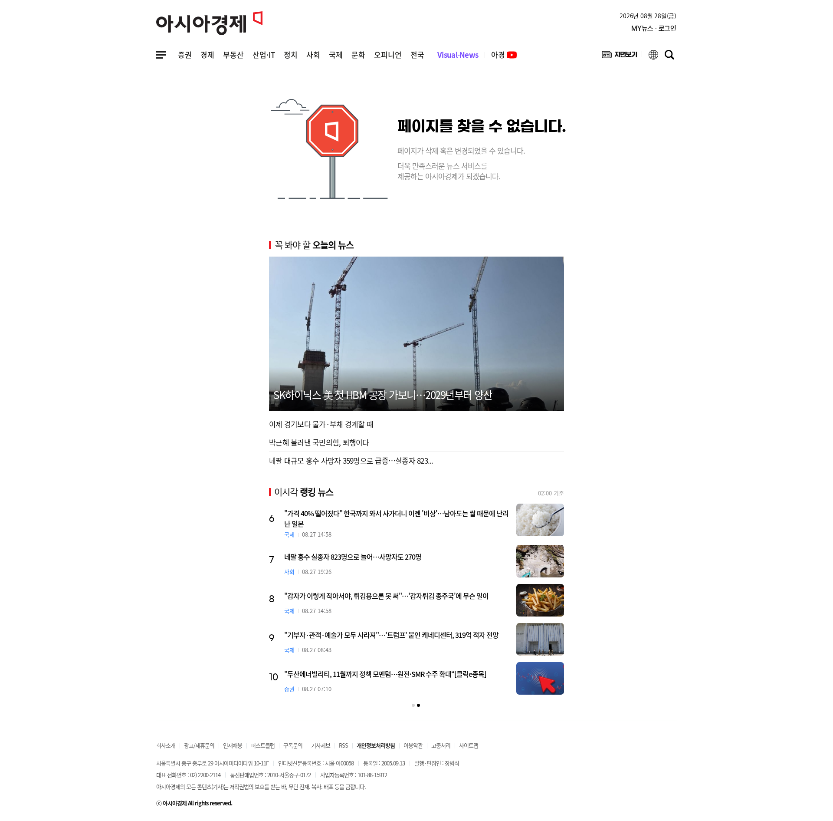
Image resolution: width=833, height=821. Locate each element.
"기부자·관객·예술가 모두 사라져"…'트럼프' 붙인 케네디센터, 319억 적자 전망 (391, 635)
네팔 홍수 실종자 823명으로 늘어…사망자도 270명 (352, 556)
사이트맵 (468, 745)
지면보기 (619, 56)
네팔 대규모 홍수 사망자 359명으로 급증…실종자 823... (351, 460)
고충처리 (440, 745)
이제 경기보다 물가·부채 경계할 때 (321, 424)
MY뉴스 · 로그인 (653, 28)
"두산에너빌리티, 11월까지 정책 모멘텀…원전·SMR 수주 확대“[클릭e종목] (385, 674)
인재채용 (232, 745)
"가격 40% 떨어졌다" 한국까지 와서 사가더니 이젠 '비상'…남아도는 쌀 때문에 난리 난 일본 (396, 518)
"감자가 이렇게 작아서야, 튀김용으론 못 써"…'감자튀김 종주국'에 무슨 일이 (386, 595)
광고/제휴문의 (199, 745)
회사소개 (165, 745)
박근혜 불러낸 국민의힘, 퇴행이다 (319, 442)
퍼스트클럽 (263, 745)
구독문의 (292, 745)
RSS (343, 745)
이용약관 (413, 745)
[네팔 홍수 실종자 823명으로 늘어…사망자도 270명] (540, 561)
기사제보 (320, 745)
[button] (413, 705)
